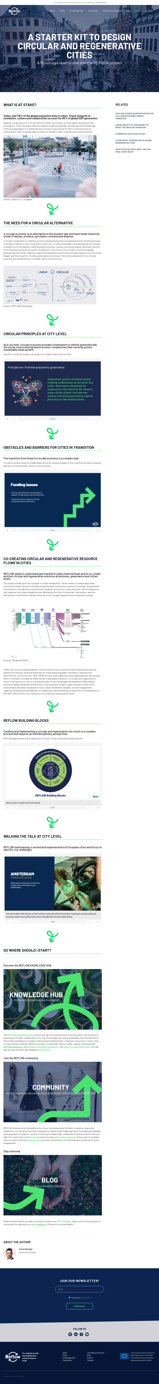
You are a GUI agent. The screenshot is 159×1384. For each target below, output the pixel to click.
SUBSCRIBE (79, 1306)
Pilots (62, 10)
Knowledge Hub (76, 10)
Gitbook (46, 1049)
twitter (143, 1376)
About (52, 10)
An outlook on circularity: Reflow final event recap (133, 150)
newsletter (41, 1224)
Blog (128, 10)
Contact (149, 10)
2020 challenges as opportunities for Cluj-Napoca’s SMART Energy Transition (134, 116)
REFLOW (20, 1035)
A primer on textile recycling (130, 134)
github (153, 1376)
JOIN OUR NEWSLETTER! (79, 1280)
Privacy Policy (101, 2)
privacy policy (85, 1298)
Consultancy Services (112, 10)
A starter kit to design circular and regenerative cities (133, 141)
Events (138, 10)
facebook (148, 1376)
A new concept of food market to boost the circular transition (131, 126)
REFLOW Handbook (12, 1046)
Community (93, 10)
